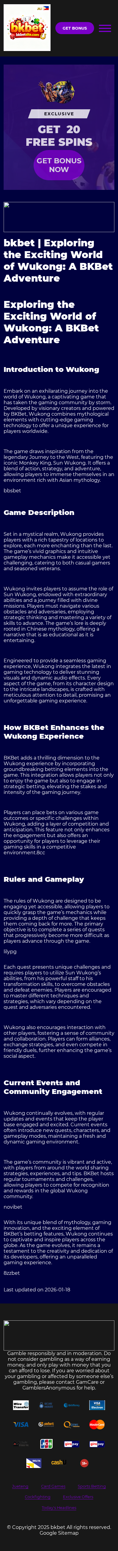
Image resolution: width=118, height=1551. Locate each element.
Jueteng (20, 1486)
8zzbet (12, 1273)
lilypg (10, 952)
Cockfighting (38, 1497)
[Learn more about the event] (59, 217)
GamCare (87, 1382)
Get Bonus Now (59, 165)
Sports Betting (92, 1486)
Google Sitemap (59, 1533)
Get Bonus (75, 28)
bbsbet (12, 491)
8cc (41, 852)
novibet (13, 1207)
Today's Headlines (59, 1507)
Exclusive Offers (78, 1497)
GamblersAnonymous (48, 1388)
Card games (53, 1486)
